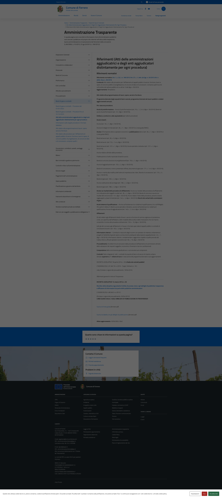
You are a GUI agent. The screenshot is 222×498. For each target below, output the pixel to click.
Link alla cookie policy (160, 494)
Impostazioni (195, 494)
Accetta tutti (214, 494)
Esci (204, 494)
